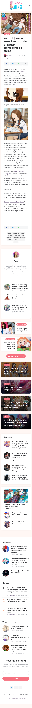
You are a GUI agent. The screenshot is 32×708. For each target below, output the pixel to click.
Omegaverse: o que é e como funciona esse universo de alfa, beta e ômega (20, 478)
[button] (16, 95)
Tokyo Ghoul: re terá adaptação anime (13, 388)
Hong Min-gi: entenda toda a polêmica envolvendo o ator (17, 600)
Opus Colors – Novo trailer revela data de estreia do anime (19, 307)
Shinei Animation (19, 239)
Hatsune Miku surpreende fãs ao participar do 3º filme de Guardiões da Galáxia (20, 561)
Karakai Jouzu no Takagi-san (14, 202)
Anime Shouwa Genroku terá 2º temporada (19, 627)
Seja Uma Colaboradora (19, 698)
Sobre (8, 698)
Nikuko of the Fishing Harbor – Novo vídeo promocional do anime (20, 286)
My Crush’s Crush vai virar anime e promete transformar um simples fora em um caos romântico (20, 445)
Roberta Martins (11, 595)
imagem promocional (18, 233)
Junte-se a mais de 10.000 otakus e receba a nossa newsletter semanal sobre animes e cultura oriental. (16, 666)
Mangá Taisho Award (19, 237)
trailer (16, 242)
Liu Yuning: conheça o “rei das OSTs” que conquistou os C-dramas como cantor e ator (20, 457)
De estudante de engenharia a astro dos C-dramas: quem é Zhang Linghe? (20, 468)
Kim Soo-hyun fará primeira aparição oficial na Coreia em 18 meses (18, 610)
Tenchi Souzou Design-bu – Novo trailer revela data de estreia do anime (15, 422)
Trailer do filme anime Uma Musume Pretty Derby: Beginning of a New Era (19, 648)
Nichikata (10, 239)
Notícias (7, 34)
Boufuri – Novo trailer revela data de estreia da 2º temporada (15, 506)
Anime (9, 233)
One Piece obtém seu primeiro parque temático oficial (19, 297)
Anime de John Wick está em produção (20, 572)
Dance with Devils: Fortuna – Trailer (18, 523)
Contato (16, 700)
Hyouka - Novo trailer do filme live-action (22, 330)
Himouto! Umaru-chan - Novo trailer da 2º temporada (9, 345)
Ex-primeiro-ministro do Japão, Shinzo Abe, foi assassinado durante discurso (19, 549)
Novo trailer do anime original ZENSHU (20, 637)
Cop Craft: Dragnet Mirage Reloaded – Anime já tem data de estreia (16, 405)
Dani (10, 55)
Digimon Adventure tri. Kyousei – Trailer (19, 514)
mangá (9, 237)
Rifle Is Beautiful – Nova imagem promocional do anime (15, 371)
